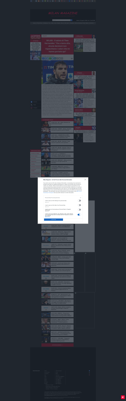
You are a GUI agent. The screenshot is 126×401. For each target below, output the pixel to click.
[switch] (79, 200)
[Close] (85, 180)
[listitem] (63, 197)
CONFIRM (53, 219)
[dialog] (63, 200)
